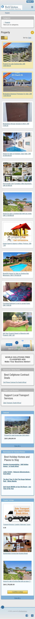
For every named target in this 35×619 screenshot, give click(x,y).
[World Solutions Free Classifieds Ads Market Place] (11, 7)
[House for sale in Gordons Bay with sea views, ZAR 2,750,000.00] (17, 193)
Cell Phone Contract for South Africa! (14, 382)
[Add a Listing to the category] (32, 32)
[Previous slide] (6, 429)
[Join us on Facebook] (27, 615)
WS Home (1, 12)
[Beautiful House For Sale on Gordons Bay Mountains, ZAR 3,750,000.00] (17, 253)
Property (7, 13)
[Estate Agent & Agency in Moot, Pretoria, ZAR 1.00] (17, 223)
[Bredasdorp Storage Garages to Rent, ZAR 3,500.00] (17, 103)
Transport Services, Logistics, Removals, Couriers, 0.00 (18, 524)
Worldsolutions (23, 611)
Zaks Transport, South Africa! (12, 403)
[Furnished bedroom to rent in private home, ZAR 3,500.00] (17, 283)
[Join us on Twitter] (32, 615)
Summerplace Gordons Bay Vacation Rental (15, 553)
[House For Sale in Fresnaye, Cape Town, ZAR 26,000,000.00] (17, 133)
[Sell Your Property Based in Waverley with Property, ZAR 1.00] (17, 313)
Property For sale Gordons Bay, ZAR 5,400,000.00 (18, 435)
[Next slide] (29, 429)
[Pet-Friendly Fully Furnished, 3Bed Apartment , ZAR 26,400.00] (17, 163)
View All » (17, 446)
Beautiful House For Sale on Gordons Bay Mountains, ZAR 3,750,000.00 (16, 274)
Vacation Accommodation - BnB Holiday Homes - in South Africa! (15, 465)
